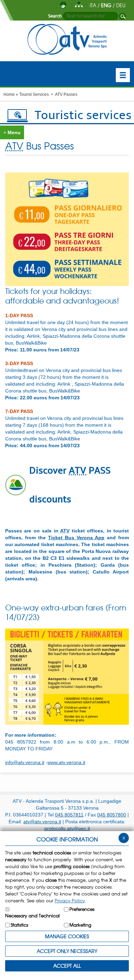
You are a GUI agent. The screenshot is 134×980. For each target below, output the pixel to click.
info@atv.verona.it (24, 762)
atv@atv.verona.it (42, 821)
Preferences (81, 909)
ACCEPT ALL (67, 965)
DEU (120, 5)
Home (9, 94)
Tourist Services (34, 94)
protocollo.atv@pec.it (67, 828)
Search (55, 16)
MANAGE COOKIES (67, 936)
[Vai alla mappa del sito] (79, 5)
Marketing (80, 924)
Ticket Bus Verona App (76, 537)
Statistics (19, 924)
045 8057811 (69, 814)
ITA (93, 5)
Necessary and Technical (32, 915)
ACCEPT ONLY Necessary (67, 950)
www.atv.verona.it (66, 762)
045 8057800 (111, 814)
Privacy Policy (70, 900)
